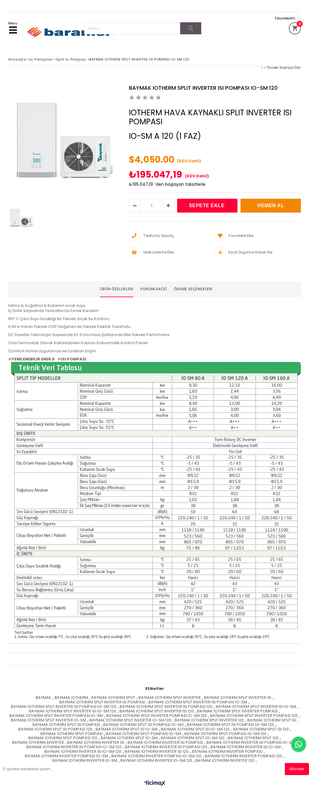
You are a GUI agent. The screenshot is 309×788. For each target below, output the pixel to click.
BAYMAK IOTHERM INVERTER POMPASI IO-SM (66, 756)
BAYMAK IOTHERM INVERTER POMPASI (227, 751)
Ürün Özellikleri (116, 288)
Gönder (296, 769)
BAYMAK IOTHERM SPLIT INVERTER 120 (209, 720)
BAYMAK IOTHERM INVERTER (38, 742)
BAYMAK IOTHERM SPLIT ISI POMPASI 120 (55, 729)
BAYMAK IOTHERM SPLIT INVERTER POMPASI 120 (254, 716)
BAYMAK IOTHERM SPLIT (113, 698)
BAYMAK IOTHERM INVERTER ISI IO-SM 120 (82, 751)
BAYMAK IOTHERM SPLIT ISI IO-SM (127, 729)
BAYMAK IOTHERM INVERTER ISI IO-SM (246, 747)
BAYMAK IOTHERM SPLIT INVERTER (170, 698)
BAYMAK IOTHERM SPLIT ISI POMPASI (66, 725)
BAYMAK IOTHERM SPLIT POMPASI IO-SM (143, 734)
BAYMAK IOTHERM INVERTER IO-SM (84, 760)
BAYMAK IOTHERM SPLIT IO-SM (129, 738)
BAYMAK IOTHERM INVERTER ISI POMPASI (165, 742)
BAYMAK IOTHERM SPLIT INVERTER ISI (237, 698)
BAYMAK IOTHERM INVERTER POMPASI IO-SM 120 (156, 756)
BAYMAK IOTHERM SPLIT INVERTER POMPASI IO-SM (56, 716)
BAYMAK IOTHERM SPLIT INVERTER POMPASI (237, 711)
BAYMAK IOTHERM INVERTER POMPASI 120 (243, 756)
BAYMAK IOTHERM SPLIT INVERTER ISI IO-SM (256, 707)
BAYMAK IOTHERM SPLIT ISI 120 (261, 729)
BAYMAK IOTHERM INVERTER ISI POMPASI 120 (166, 747)
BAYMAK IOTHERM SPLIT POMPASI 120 (62, 738)
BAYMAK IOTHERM (71, 698)
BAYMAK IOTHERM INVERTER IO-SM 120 (156, 760)
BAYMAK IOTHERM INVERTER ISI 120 (157, 751)
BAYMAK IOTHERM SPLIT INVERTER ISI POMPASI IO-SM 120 (63, 707)
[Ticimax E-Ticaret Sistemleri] (154, 783)
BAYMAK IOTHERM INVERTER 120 (225, 760)
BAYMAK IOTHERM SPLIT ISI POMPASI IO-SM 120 (230, 725)
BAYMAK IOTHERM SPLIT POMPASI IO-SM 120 (225, 734)
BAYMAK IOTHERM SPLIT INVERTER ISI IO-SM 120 (72, 711)
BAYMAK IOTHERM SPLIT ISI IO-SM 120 (195, 729)
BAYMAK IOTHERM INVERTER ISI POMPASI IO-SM (250, 742)
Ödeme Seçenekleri (193, 288)
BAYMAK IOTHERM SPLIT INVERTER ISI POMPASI (102, 702)
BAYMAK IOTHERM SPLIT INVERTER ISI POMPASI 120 (166, 707)
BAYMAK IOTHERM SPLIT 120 (253, 738)
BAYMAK (43, 698)
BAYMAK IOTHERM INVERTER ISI (95, 742)
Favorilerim (285, 18)
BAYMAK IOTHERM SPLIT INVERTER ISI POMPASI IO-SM (197, 702)
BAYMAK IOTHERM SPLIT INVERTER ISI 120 (156, 711)
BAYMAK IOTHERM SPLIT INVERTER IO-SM (48, 720)
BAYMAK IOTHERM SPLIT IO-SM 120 (193, 738)
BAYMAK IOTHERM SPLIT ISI (271, 720)
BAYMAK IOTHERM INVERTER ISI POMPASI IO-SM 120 (74, 747)
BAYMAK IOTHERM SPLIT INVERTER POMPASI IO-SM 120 (156, 716)
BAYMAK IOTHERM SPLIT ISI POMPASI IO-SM (143, 725)
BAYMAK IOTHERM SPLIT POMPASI (71, 734)
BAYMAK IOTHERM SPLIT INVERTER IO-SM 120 (130, 720)
